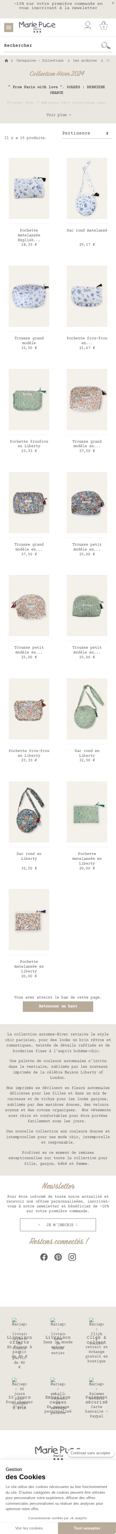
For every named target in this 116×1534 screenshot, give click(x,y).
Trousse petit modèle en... (87, 547)
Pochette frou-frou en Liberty (29, 753)
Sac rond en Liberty (87, 753)
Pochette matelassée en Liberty (87, 859)
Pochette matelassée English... (29, 235)
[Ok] (106, 45)
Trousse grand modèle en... (87, 444)
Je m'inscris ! (61, 1225)
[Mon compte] (87, 25)
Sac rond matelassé (87, 230)
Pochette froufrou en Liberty (29, 444)
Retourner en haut (58, 1006)
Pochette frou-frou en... (87, 341)
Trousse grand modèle (29, 341)
